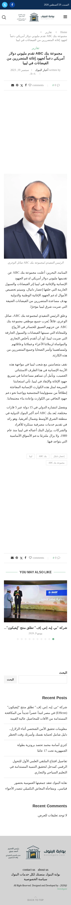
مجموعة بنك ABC (56, 463)
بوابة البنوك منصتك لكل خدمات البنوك (35, 874)
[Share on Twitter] (21, 85)
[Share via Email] (12, 85)
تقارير (48, 32)
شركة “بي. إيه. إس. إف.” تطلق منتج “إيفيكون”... (35, 627)
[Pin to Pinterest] (17, 85)
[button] (7, 610)
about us (43, 869)
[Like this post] (30, 85)
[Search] (4, 17)
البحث (63, 672)
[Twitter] (4, 4)
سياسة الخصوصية (35, 879)
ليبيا (30, 456)
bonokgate (62, 888)
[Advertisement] (35, 132)
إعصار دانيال (58, 456)
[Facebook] (12, 4)
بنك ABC (43, 456)
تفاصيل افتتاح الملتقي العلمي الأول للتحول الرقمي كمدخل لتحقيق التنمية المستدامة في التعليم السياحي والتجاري (38, 766)
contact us (29, 869)
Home (63, 32)
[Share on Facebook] (26, 85)
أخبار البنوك (41, 70)
